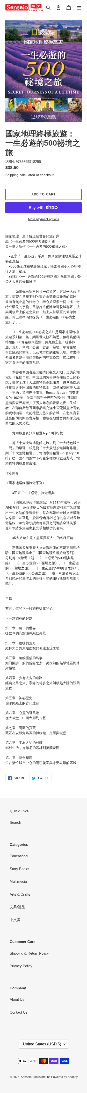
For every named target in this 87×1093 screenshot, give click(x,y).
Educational (19, 856)
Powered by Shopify (64, 1077)
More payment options (43, 219)
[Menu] (79, 7)
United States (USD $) (42, 1044)
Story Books (19, 869)
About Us (17, 999)
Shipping (12, 175)
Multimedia (18, 881)
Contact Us (19, 1012)
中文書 (15, 920)
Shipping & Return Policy (29, 953)
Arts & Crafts (20, 894)
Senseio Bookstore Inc (35, 1077)
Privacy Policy (21, 966)
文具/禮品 (17, 907)
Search (15, 822)
